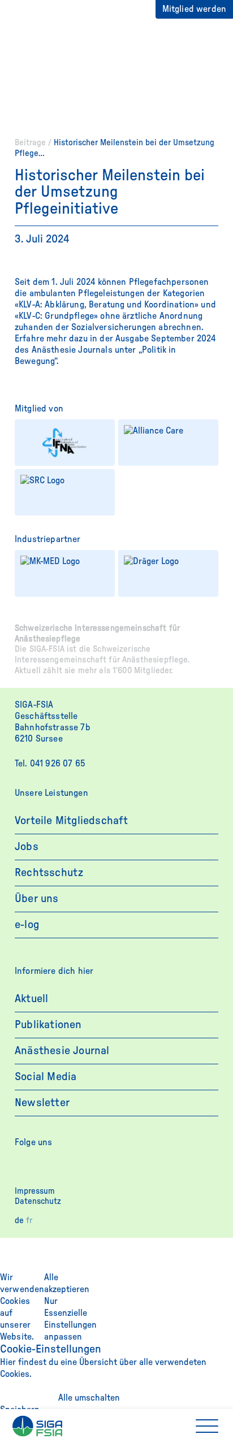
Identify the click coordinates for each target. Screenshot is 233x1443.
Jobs (26, 846)
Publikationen (48, 1024)
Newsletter (42, 1102)
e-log (27, 924)
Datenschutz (38, 1201)
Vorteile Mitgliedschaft (71, 820)
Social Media (45, 1076)
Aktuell (31, 998)
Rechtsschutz (49, 872)
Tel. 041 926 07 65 (50, 763)
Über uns (37, 898)
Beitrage (30, 142)
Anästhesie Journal (62, 1050)
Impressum (35, 1191)
